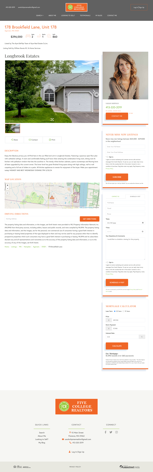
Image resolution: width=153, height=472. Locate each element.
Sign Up (141, 7)
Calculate (117, 346)
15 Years (127, 311)
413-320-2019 (10, 7)
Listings (14, 247)
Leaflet (81, 207)
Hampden (27, 247)
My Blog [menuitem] (99, 15)
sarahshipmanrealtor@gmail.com (29, 7)
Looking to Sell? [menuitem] (68, 15)
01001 (44, 247)
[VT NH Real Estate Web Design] (129, 466)
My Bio (131, 113)
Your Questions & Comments (115, 236)
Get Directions (89, 219)
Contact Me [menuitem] (112, 15)
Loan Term (109, 311)
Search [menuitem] (39, 15)
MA (20, 247)
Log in (136, 7)
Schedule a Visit (135, 196)
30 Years (119, 311)
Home (7, 247)
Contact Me (117, 116)
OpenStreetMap (89, 207)
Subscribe (117, 177)
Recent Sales (117, 111)
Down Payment (111, 325)
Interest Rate (110, 333)
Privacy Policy (109, 168)
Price (107, 316)
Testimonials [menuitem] (85, 15)
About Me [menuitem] (42, 436)
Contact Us (115, 196)
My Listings (109, 111)
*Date (107, 219)
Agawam (36, 247)
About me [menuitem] (52, 15)
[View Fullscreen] (7, 193)
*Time (107, 228)
